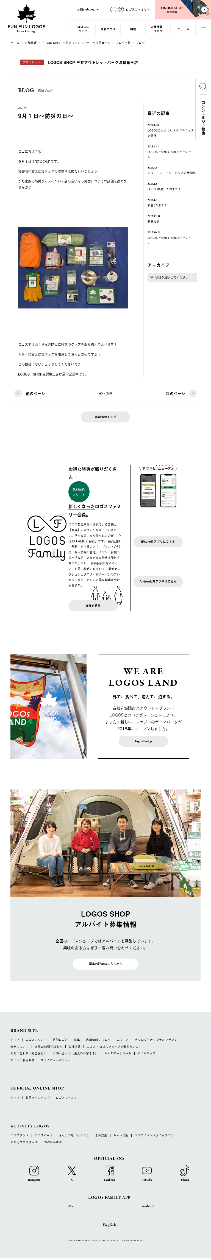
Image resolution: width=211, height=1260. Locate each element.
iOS (70, 1206)
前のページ (35, 393)
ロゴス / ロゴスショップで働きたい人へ (114, 1046)
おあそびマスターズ (24, 1142)
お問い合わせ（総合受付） (28, 1053)
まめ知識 (101, 1135)
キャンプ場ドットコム (74, 1135)
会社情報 (74, 1046)
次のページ (175, 393)
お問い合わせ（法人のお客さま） (75, 1053)
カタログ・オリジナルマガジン (156, 1039)
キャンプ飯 (120, 1135)
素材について (19, 1046)
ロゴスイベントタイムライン (154, 1135)
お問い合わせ (86, 9)
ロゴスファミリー (68, 1097)
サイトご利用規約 (22, 1060)
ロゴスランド (19, 1135)
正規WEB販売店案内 (48, 1046)
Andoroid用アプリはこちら (158, 581)
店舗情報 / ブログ (98, 1039)
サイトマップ (146, 1053)
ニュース (183, 29)
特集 (133, 29)
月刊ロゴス (108, 29)
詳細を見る (93, 605)
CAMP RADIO (53, 1142)
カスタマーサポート (117, 1053)
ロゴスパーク (44, 1135)
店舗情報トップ (105, 417)
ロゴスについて (83, 29)
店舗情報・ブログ (158, 29)
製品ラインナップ (38, 1097)
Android (148, 1206)
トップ (15, 1039)
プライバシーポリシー (56, 1060)
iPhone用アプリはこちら (158, 541)
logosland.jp (143, 741)
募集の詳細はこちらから (105, 964)
